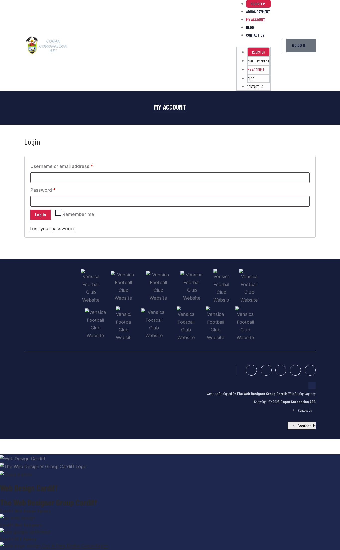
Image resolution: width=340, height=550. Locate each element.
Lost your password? (52, 228)
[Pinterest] (295, 370)
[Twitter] (266, 370)
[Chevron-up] (312, 385)
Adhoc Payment (258, 11)
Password (52, 189)
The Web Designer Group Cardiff (48, 502)
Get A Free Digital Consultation (75, 545)
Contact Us (255, 35)
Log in (40, 214)
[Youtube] (310, 370)
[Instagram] (280, 370)
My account (255, 19)
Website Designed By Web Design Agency (261, 393)
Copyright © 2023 (285, 401)
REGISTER (258, 3)
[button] (253, 42)
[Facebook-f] (251, 370)
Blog (250, 27)
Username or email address (71, 165)
